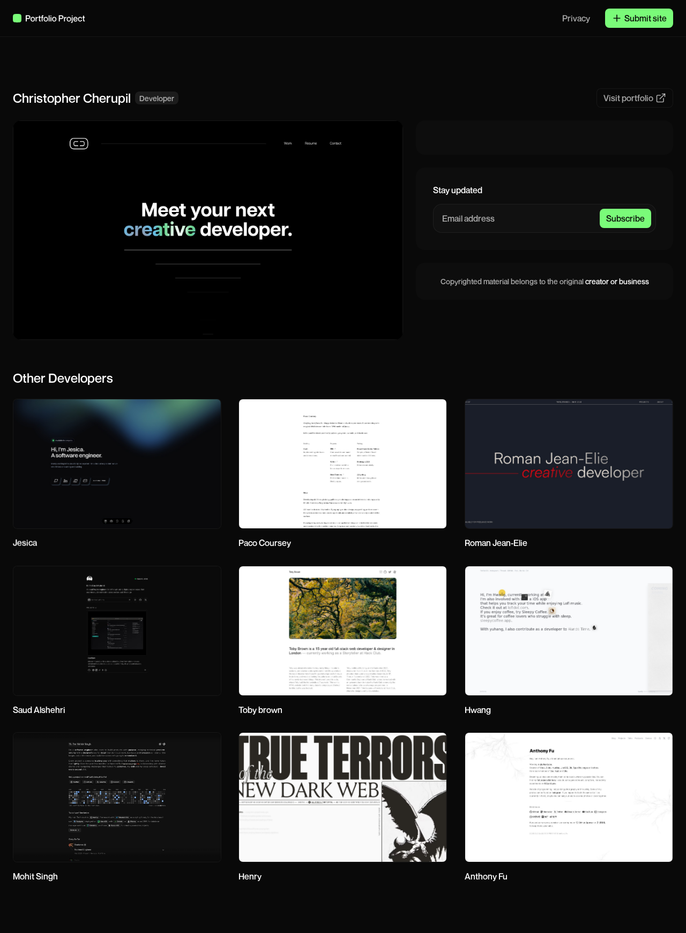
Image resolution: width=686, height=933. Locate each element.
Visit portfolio (628, 98)
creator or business (617, 281)
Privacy (576, 18)
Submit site (645, 18)
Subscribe (625, 218)
